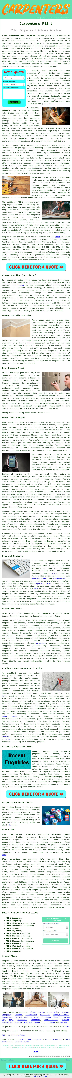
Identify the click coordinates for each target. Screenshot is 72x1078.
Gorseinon (35, 1020)
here (4, 855)
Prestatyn (45, 1015)
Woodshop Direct (39, 578)
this (10, 825)
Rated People (9, 716)
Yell (4, 696)
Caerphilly (39, 1022)
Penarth (18, 1015)
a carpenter (64, 131)
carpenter (6, 110)
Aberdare (28, 1022)
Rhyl (11, 1020)
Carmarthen (7, 1017)
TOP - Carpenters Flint (13, 1035)
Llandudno (46, 1017)
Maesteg (18, 1022)
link (36, 589)
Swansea (63, 1022)
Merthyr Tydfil (61, 1015)
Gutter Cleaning (53, 1039)
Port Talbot (50, 1020)
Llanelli (57, 1017)
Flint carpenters (11, 859)
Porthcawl (22, 1020)
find (11, 834)
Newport (65, 1020)
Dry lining (18, 285)
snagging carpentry (31, 890)
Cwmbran (28, 1017)
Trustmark (6, 737)
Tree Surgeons (34, 1039)
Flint (57, 237)
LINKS (44, 18)
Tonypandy (6, 1015)
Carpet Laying (22, 1042)
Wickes (55, 573)
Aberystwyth (31, 1015)
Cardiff (18, 1017)
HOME (37, 18)
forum (7, 739)
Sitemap (3, 1060)
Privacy (68, 1060)
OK (46, 1077)
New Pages (11, 1060)
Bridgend (50, 1022)
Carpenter (6, 1031)
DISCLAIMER (65, 18)
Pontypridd (7, 1022)
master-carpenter (61, 163)
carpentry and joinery (35, 638)
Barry (41, 1012)
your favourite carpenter (20, 346)
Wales (30, 902)
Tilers (20, 1039)
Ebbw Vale (52, 1012)
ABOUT (50, 18)
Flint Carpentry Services (20, 912)
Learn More (38, 1077)
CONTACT (56, 18)
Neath (36, 1017)
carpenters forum (42, 584)
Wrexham (65, 1012)
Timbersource (59, 578)
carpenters (65, 61)
